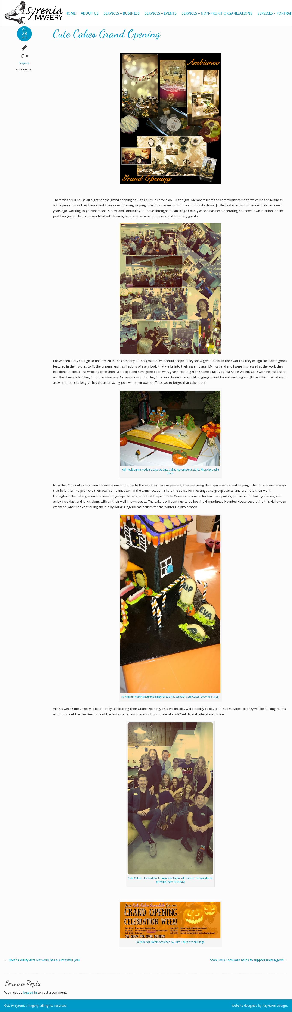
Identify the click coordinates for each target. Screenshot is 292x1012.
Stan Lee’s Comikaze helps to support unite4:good (247, 960)
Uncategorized (24, 69)
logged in (30, 992)
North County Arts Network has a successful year (44, 960)
